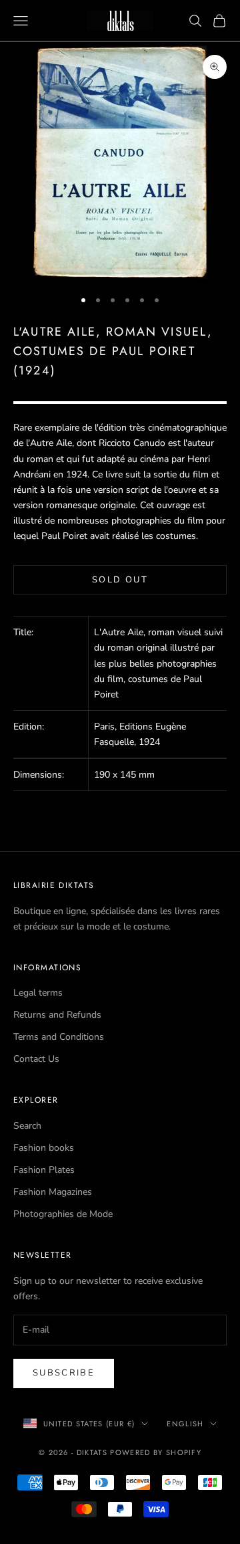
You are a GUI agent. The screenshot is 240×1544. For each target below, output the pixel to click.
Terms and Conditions (58, 1036)
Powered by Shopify (155, 1452)
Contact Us (36, 1059)
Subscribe (64, 1373)
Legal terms (38, 992)
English (185, 1423)
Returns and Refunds (57, 1014)
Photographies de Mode (63, 1214)
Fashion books (43, 1147)
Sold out (120, 580)
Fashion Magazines (52, 1192)
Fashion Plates (44, 1170)
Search (27, 1125)
